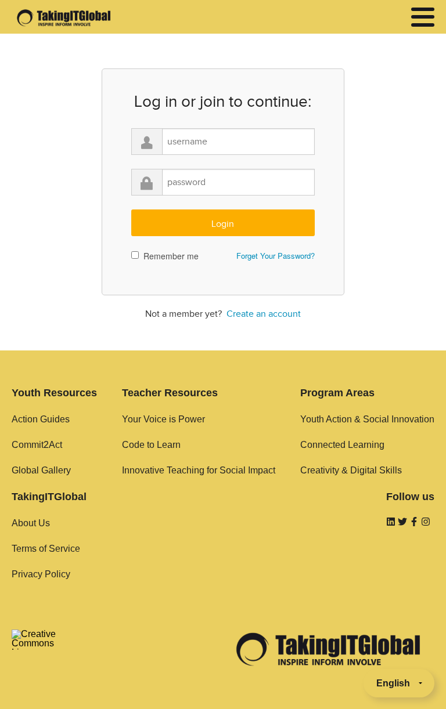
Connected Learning (342, 445)
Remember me (171, 256)
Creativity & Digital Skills (351, 470)
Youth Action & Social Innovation (367, 419)
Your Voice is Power (163, 419)
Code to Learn (151, 445)
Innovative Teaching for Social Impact (198, 470)
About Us (31, 523)
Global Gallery (41, 470)
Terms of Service (46, 549)
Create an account (263, 314)
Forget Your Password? (275, 255)
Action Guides (41, 419)
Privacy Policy (41, 574)
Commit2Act (37, 445)
